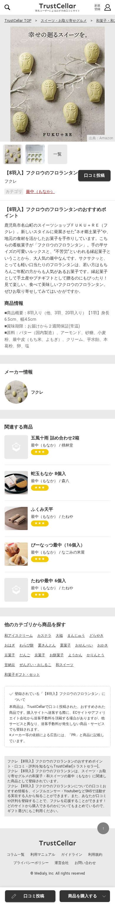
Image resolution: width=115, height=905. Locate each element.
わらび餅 (26, 645)
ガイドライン (71, 854)
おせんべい (84, 645)
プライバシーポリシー (31, 863)
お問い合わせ (85, 863)
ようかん (75, 655)
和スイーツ (64, 665)
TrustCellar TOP (17, 21)
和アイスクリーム (18, 636)
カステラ (44, 636)
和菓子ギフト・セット (22, 674)
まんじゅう (76, 636)
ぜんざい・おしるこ (35, 665)
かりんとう (95, 655)
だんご (24, 655)
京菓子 (39, 655)
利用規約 (95, 854)
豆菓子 (9, 655)
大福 (59, 636)
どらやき (96, 636)
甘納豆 (9, 665)
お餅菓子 (57, 655)
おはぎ (9, 645)
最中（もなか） (40, 191)
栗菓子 (65, 645)
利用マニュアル (42, 854)
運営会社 (62, 863)
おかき (102, 645)
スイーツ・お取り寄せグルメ (64, 21)
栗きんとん (47, 645)
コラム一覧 (15, 854)
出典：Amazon (101, 138)
